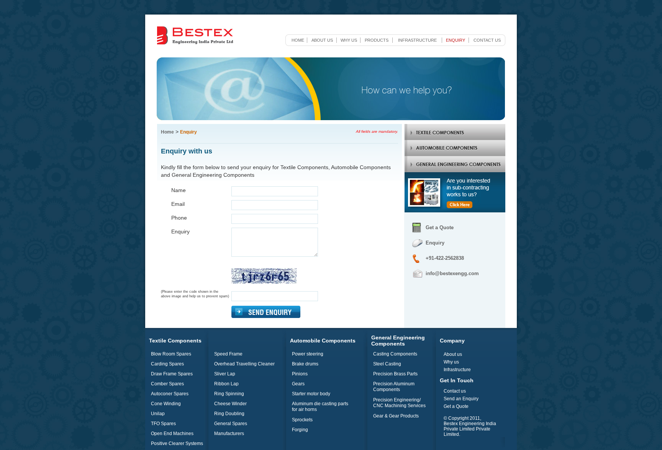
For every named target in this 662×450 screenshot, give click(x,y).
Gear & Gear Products (396, 416)
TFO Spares (163, 423)
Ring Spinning (229, 393)
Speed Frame (228, 354)
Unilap (158, 413)
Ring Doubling (229, 413)
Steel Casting (387, 364)
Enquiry (455, 40)
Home (298, 40)
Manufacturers (229, 433)
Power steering (307, 354)
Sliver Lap (224, 374)
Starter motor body (311, 393)
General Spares (230, 423)
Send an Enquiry (461, 398)
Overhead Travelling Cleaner (244, 364)
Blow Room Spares (171, 354)
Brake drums (305, 364)
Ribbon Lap (226, 383)
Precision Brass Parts (395, 374)
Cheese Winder (230, 403)
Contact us (487, 40)
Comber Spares (167, 383)
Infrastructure (417, 40)
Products (376, 40)
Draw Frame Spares (172, 374)
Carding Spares (167, 364)
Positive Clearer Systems (177, 443)
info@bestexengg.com (452, 273)
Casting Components (395, 354)
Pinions (300, 374)
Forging (300, 429)
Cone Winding (166, 403)
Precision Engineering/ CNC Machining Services (399, 402)
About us (322, 40)
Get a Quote (440, 227)
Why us (349, 40)
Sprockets (302, 419)
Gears (298, 383)
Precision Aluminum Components (394, 386)
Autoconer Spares (169, 393)
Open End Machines (172, 433)
